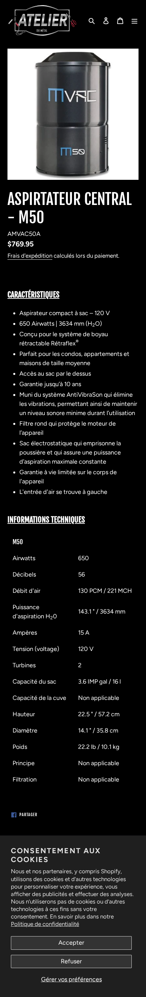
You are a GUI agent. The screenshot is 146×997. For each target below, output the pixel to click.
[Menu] (134, 21)
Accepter (71, 942)
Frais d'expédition (29, 255)
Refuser (71, 961)
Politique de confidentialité (45, 924)
